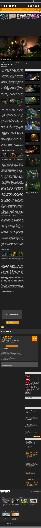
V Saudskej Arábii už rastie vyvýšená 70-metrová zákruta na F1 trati (6, 505)
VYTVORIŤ (35, 436)
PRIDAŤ (31, 11)
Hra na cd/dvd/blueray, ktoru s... (30, 414)
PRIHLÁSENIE (37, 1)
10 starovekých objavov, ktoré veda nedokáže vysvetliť (15, 519)
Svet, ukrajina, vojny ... (29, 433)
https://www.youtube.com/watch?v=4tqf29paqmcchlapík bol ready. (31, 450)
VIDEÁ (14, 9)
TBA (12, 340)
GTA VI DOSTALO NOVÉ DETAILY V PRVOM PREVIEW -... (32, 445)
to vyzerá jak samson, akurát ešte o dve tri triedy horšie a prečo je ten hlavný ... (32, 455)
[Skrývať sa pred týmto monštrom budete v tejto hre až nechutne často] (12, 157)
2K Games (9, 340)
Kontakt (11, 523)
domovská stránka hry (11, 342)
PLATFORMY (37, 9)
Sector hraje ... (27, 421)
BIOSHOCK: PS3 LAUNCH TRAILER (32, 192)
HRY (17, 9)
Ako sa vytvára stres (32, 504)
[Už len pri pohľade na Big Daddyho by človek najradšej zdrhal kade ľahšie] (12, 256)
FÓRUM (26, 9)
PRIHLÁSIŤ (7, 365)
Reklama (8, 523)
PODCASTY (9, 11)
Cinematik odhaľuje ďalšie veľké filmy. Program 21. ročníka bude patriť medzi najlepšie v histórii (15, 505)
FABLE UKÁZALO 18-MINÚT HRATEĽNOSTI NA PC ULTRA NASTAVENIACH (32, 394)
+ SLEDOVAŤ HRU (12, 345)
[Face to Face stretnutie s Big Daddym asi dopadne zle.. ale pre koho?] (4, 157)
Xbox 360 (5, 66)
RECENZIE (9, 9)
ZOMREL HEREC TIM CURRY (30, 441)
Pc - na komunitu (28, 419)
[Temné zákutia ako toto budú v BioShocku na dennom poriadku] (19, 157)
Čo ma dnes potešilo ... (29, 424)
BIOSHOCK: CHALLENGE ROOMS (31, 130)
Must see (27, 428)
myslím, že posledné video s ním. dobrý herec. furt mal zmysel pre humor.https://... (32, 443)
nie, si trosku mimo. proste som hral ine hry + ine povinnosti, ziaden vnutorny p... (32, 485)
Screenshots (27, 426)
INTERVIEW (13, 11)
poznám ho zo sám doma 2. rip (30, 473)
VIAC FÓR (38, 436)
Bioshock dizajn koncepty (5, 359)
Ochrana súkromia (4, 523)
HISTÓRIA (5, 11)
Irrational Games (16, 340)
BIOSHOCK (28, 81)
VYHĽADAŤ (25, 11)
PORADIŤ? (36, 11)
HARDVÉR (22, 9)
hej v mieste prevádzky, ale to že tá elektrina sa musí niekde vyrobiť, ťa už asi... (33, 461)
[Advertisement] (20, 27)
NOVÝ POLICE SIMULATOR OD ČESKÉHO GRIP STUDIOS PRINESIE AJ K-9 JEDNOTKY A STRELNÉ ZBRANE (33, 388)
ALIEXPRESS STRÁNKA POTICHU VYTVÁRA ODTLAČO (12, 19)
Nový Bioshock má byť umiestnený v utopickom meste (9, 353)
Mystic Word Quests (23, 504)
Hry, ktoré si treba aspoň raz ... (30, 417)
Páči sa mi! (12, 322)
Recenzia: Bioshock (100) (5, 351)
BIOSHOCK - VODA (29, 118)
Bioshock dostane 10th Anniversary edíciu (7, 355)
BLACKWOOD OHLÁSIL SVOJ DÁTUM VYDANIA (35, 383)
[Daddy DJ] (12, 103)
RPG (10, 341)
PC (3, 66)
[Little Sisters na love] (4, 103)
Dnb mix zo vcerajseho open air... (31, 410)
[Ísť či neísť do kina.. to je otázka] (19, 103)
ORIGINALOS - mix (5, 518)
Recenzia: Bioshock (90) (4, 352)
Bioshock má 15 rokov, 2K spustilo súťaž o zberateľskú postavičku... (11, 354)
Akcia (8, 341)
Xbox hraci (27, 412)
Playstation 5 (27, 431)
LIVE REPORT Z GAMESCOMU (31, 463)
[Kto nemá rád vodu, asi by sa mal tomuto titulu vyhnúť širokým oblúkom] (4, 256)
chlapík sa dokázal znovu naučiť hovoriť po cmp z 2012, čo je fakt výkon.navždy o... (33, 481)
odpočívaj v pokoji (28, 457)
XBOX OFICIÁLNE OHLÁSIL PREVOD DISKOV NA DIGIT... (32, 470)
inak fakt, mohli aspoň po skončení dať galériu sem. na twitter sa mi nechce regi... (33, 465)
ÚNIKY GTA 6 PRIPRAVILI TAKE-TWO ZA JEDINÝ (35, 19)
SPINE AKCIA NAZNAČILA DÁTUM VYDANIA (35, 379)
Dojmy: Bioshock (3, 349)
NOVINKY (4, 9)
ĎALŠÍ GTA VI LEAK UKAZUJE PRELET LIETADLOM (20, 19)
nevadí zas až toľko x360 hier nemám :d (31, 471)
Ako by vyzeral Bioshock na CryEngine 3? (7, 358)
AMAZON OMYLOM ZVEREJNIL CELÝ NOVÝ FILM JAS (4, 19)
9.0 (35, 338)
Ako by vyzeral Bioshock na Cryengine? (7, 357)
